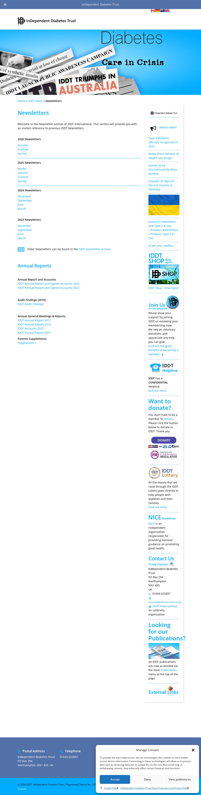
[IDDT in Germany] (157, 11)
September (25, 200)
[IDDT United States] (167, 11)
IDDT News (35, 101)
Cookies (22, 788)
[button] (193, 750)
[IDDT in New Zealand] (162, 11)
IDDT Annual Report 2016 (34, 324)
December (24, 196)
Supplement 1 (27, 343)
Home (21, 101)
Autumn (23, 145)
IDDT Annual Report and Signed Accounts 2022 (48, 288)
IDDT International (164, 606)
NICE (151, 523)
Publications (165, 638)
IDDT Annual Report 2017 (34, 320)
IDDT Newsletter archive (95, 249)
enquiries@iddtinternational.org (164, 602)
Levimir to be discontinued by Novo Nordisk (162, 169)
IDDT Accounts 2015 (31, 328)
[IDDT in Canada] (153, 11)
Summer (23, 149)
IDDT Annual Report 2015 (34, 332)
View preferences (180, 779)
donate (168, 419)
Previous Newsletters (164, 230)
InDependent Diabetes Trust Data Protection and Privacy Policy (154, 788)
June (21, 204)
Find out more (157, 507)
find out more (157, 391)
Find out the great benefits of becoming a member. (163, 350)
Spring (22, 153)
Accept (115, 779)
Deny (147, 779)
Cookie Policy (111, 788)
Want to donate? (159, 404)
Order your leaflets (160, 245)
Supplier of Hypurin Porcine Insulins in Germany (161, 185)
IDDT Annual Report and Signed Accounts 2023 (48, 283)
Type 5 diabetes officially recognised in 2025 (163, 142)
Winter (22, 169)
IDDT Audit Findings (31, 304)
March (22, 209)
